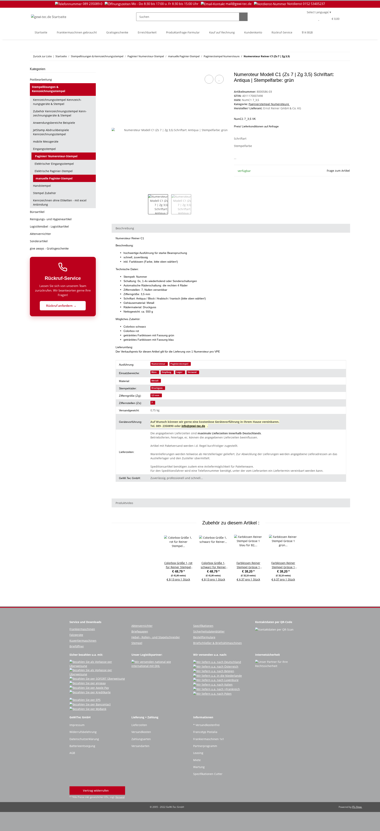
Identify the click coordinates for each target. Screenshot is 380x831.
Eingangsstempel (44, 149)
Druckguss (156, 388)
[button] (311, 19)
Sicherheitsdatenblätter (209, 631)
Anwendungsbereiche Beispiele (54, 123)
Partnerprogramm (205, 746)
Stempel (136, 643)
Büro (154, 372)
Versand (192, 372)
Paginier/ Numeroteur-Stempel (56, 156)
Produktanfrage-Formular (183, 32)
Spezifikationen (203, 626)
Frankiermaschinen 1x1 (208, 739)
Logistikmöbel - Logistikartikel (49, 226)
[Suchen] (243, 16)
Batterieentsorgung (82, 746)
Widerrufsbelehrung (83, 732)
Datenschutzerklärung (84, 739)
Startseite (41, 32)
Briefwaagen (139, 631)
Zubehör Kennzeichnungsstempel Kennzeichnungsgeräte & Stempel (60, 113)
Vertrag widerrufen (96, 790)
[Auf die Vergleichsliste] (209, 79)
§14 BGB (307, 32)
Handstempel (42, 186)
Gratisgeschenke (117, 32)
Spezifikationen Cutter (207, 774)
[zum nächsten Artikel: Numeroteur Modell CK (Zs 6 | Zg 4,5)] (346, 56)
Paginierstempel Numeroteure (269, 104)
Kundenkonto (253, 32)
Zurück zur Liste (42, 56)
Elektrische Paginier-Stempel (54, 171)
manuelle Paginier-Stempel (54, 178)
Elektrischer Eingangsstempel (54, 164)
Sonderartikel (39, 241)
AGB (72, 753)
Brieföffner (76, 646)
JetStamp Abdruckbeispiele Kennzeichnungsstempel (51, 132)
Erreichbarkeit (147, 32)
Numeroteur (158, 363)
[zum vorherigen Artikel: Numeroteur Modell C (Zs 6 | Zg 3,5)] (337, 56)
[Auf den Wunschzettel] (219, 79)
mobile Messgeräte (45, 141)
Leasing (198, 753)
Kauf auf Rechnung (222, 32)
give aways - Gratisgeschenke (49, 248)
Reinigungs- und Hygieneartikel (51, 219)
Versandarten (140, 746)
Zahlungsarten (141, 739)
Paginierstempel (179, 363)
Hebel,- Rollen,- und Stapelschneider (155, 637)
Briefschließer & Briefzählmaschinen (217, 643)
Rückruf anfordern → (61, 306)
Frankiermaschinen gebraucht (77, 32)
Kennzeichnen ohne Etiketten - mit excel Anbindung (59, 202)
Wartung (199, 767)
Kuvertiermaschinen (82, 640)
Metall (154, 380)
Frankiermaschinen (82, 629)
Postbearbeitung (41, 79)
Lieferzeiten (139, 725)
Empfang (166, 372)
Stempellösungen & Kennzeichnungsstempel (48, 89)
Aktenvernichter (40, 234)
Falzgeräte (76, 635)
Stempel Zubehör (44, 193)
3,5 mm (155, 395)
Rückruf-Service (282, 32)
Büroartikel (37, 212)
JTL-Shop (357, 807)
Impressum (77, 725)
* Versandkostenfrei (206, 725)
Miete (197, 760)
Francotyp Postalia (205, 732)
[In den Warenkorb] (115, 69)
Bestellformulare (204, 637)
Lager (179, 372)
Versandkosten (141, 732)
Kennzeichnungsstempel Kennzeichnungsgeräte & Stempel (57, 102)
